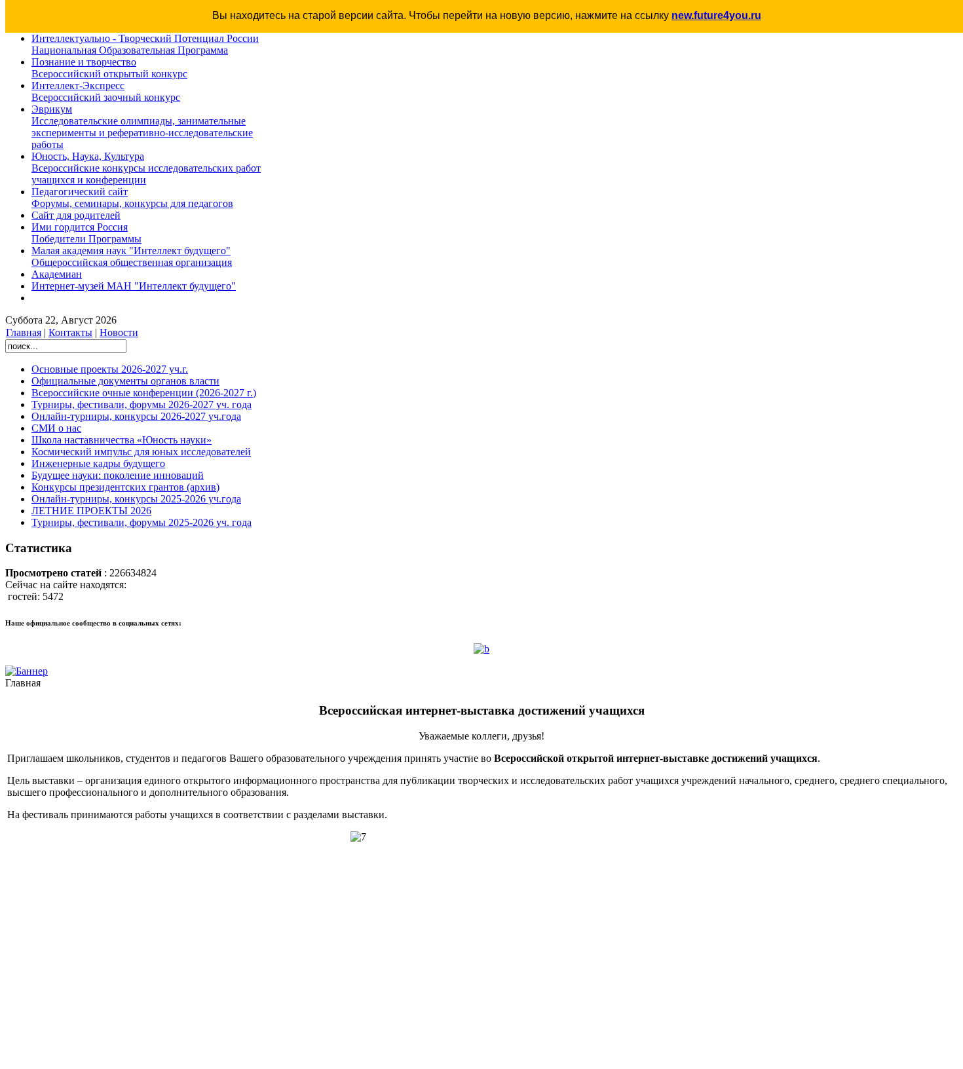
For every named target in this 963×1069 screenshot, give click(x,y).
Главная (23, 332)
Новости (119, 332)
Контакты (70, 332)
